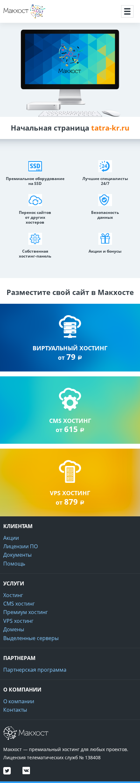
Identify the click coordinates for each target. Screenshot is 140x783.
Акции (11, 537)
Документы (17, 554)
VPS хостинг (18, 620)
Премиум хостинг (25, 612)
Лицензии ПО (20, 546)
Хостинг (13, 595)
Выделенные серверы (31, 638)
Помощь (14, 563)
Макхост (14, 18)
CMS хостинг (19, 603)
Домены (13, 629)
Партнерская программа (34, 669)
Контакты (15, 709)
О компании (18, 701)
